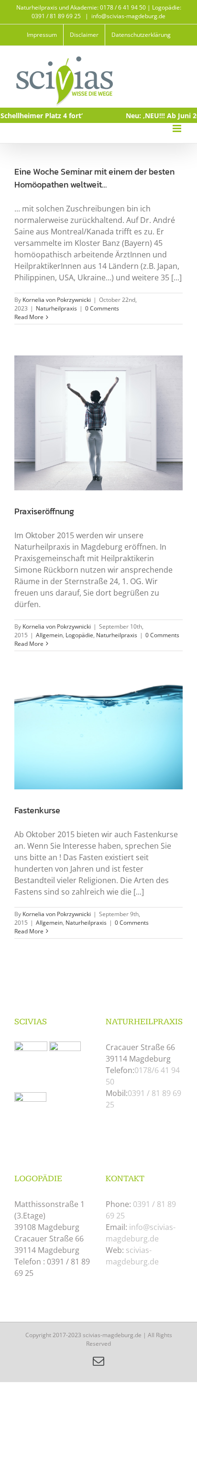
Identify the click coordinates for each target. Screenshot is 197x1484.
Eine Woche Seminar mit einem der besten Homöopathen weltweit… (94, 178)
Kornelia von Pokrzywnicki (56, 300)
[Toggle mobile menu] (178, 128)
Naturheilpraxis (56, 308)
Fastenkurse (37, 810)
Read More (29, 317)
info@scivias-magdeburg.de (128, 16)
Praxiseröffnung (44, 511)
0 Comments (102, 308)
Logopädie (79, 635)
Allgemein (49, 635)
